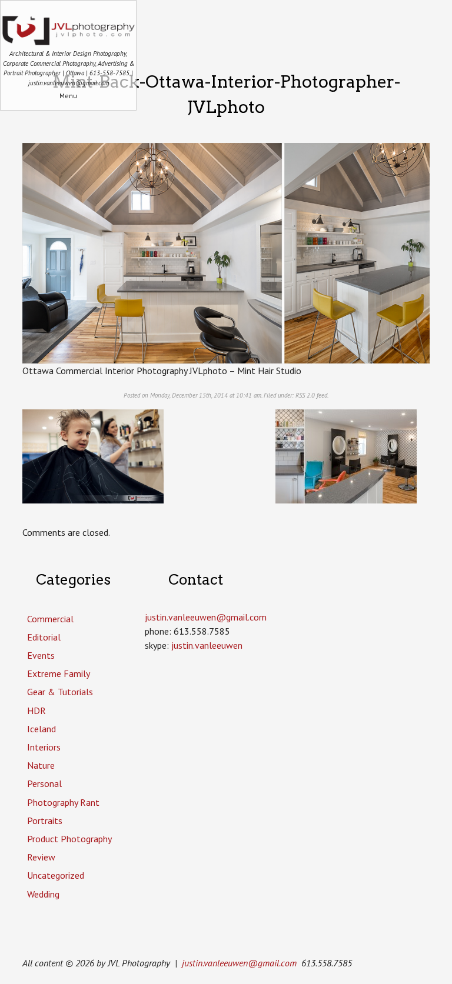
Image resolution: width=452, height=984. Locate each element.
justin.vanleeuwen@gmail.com (239, 963)
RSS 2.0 (305, 395)
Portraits (44, 820)
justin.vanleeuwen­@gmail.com (206, 617)
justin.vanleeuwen (206, 645)
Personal (44, 783)
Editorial (44, 637)
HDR (36, 710)
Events (41, 655)
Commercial (50, 619)
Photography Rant (63, 802)
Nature (41, 765)
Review (41, 857)
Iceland (41, 729)
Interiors (44, 747)
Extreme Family (58, 673)
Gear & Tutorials (60, 692)
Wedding (43, 894)
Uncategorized (55, 875)
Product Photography (69, 839)
